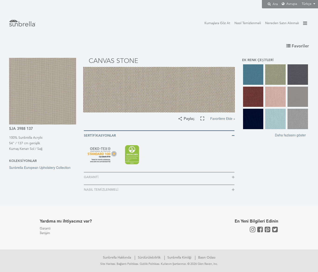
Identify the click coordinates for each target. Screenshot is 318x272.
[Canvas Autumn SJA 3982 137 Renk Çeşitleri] (253, 97)
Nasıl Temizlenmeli (247, 23)
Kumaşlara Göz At (217, 23)
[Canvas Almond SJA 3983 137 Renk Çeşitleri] (275, 74)
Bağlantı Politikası (127, 264)
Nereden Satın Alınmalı (282, 23)
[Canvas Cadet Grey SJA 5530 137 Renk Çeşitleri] (298, 97)
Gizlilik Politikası (149, 264)
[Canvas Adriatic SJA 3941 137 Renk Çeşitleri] (253, 74)
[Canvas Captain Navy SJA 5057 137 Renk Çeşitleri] (253, 119)
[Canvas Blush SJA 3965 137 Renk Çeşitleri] (275, 97)
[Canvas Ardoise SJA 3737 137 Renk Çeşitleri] (298, 74)
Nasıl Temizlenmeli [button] (101, 189)
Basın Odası (206, 257)
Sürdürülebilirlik (150, 257)
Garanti (45, 228)
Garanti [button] (91, 177)
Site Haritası (107, 264)
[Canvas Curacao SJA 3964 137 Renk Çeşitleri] (275, 119)
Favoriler (300, 46)
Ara (275, 4)
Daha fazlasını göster (290, 135)
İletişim (45, 233)
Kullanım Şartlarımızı (173, 264)
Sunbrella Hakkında (117, 257)
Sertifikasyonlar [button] (100, 135)
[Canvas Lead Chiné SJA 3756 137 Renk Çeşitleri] (298, 119)
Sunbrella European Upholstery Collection (40, 167)
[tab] (159, 135)
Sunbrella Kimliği (179, 257)
